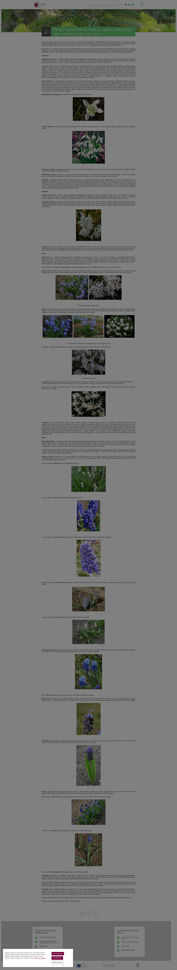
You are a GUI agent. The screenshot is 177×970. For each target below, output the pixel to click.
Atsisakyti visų (57, 957)
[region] (38, 958)
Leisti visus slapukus (58, 953)
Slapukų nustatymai (57, 962)
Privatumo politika (40, 958)
